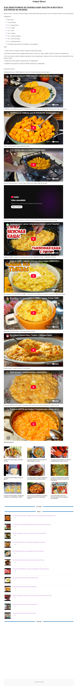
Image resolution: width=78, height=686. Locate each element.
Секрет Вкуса (39, 1)
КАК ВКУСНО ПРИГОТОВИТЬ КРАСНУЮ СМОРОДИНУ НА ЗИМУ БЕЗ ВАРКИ (31, 569)
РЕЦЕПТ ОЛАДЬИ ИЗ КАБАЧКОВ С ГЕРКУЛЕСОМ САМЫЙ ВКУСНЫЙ (29, 533)
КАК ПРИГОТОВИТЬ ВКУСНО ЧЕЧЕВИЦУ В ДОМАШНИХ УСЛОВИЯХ (29, 542)
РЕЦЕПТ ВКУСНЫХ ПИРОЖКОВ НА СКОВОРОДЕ (24, 586)
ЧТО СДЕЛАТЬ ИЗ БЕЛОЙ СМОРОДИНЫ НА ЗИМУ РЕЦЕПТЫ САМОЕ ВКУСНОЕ (32, 524)
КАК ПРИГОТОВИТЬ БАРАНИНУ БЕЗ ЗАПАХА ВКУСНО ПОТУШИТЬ (28, 560)
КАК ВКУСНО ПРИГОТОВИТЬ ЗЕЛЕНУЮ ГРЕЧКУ (24, 613)
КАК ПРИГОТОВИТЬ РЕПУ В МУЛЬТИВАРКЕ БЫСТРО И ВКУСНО (28, 551)
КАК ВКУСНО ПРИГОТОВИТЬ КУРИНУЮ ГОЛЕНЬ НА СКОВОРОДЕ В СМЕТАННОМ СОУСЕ (34, 515)
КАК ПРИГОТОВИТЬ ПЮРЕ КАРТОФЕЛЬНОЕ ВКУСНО (25, 578)
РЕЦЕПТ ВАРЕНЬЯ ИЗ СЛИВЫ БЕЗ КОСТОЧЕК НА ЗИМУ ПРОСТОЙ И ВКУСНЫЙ (32, 595)
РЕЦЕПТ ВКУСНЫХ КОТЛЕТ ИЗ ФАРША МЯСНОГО (25, 604)
